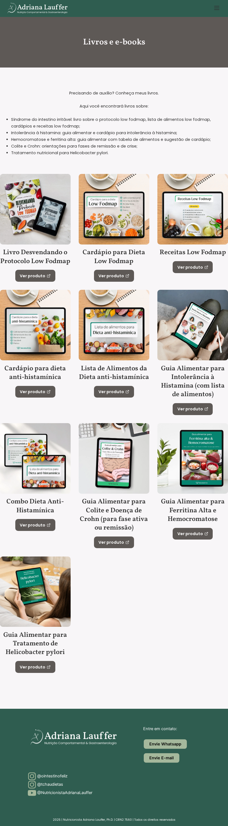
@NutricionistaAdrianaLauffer (64, 792)
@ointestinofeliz (52, 775)
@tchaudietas (49, 784)
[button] (216, 8)
